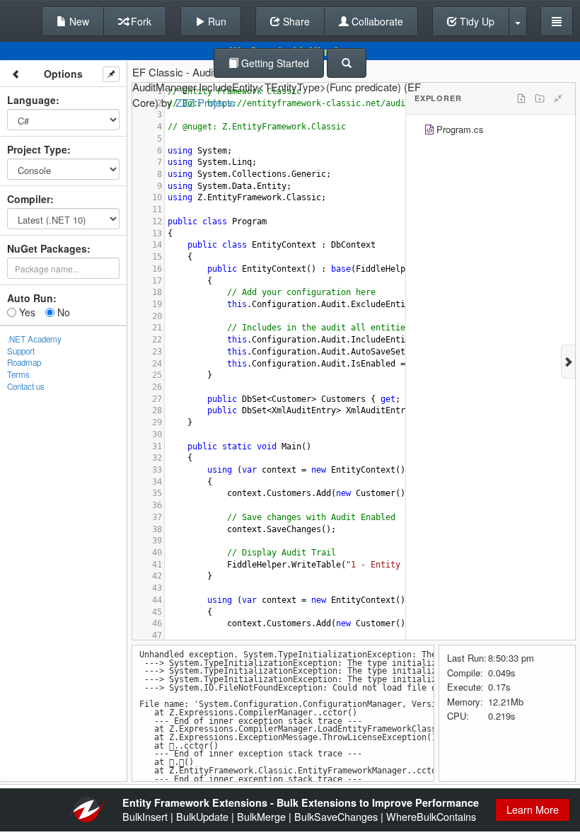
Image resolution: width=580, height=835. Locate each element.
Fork (139, 21)
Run (215, 21)
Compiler (28, 199)
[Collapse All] (558, 98)
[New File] (521, 98)
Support (21, 351)
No (62, 312)
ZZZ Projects (205, 102)
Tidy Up (475, 21)
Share (295, 21)
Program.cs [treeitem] (460, 129)
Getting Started (273, 63)
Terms (18, 374)
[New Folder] (539, 98)
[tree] (490, 131)
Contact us (26, 386)
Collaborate (376, 21)
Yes (25, 312)
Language (31, 100)
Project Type (37, 149)
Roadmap (24, 362)
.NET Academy (34, 339)
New (77, 21)
